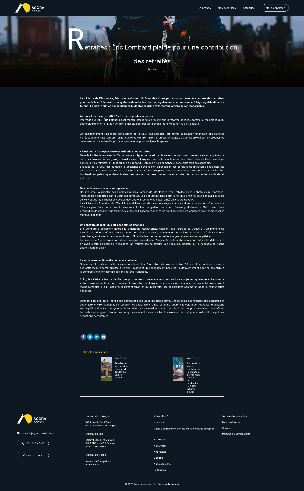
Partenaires (160, 470)
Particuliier (159, 422)
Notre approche (162, 464)
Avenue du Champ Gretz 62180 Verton (98, 463)
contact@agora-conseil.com (37, 433)
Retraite (152, 69)
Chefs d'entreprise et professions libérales (176, 428)
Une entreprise (207, 428)
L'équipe (158, 457)
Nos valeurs (160, 451)
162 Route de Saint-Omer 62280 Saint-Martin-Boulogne (101, 424)
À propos (205, 7)
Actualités (249, 7)
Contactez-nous (33, 455)
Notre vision (160, 446)
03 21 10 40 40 (35, 443)
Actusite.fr (173, 484)
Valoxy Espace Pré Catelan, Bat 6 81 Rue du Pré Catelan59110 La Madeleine (100, 443)
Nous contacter (275, 7)
